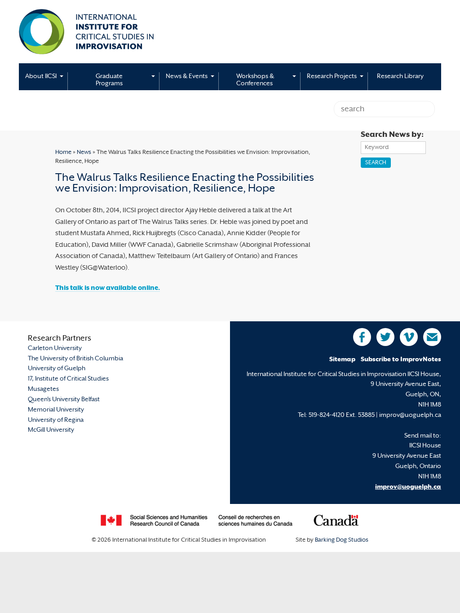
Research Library (400, 76)
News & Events (187, 76)
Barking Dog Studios (341, 540)
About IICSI (41, 76)
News (84, 152)
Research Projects (332, 76)
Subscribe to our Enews (432, 337)
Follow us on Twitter (385, 337)
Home (63, 152)
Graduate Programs (109, 80)
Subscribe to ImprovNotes (401, 360)
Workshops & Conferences (255, 80)
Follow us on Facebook (362, 337)
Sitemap (342, 360)
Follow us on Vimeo (409, 337)
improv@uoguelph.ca (408, 487)
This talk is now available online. (107, 288)
